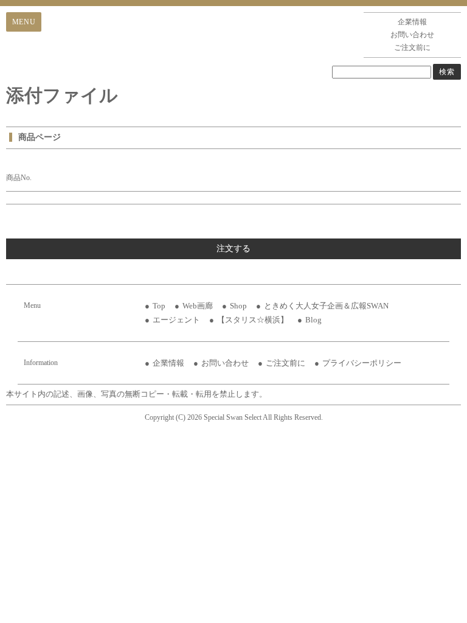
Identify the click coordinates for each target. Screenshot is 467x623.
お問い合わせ (412, 34)
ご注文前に (412, 47)
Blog (313, 319)
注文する (233, 248)
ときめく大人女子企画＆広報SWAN (326, 305)
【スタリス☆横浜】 (252, 319)
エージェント (176, 319)
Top (159, 305)
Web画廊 (197, 305)
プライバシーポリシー (361, 362)
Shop (238, 305)
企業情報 (412, 22)
